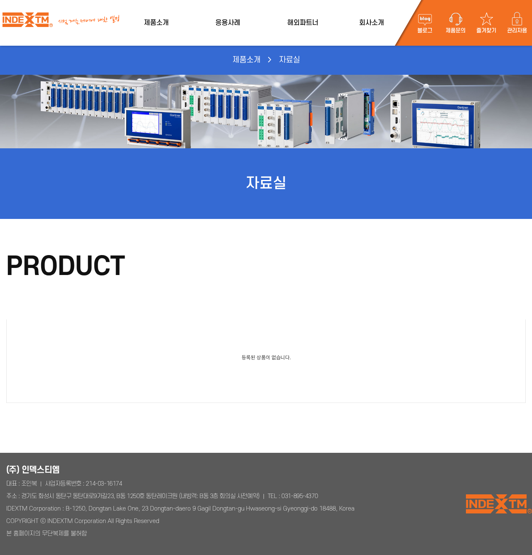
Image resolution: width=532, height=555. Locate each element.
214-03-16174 (104, 483)
